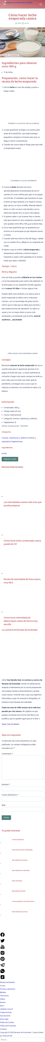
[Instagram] (2, 955)
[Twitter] (2, 942)
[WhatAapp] (2, 973)
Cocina (2, 985)
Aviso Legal (4, 1019)
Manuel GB (7, 1036)
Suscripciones (5, 1016)
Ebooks (3, 1002)
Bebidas (3, 992)
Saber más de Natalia (10, 724)
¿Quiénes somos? (6, 1009)
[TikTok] (2, 979)
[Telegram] (2, 967)
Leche (4, 453)
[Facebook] (2, 936)
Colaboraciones (6, 1012)
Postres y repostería (7, 989)
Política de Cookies (7, 1022)
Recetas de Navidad (7, 982)
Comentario (7, 753)
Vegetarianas (16, 441)
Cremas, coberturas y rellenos (15, 438)
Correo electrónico (10, 795)
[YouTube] (2, 949)
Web (3, 805)
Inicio (2, 1006)
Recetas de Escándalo (22, 1032)
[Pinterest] (2, 961)
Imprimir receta (10, 459)
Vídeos (2, 999)
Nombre (6, 784)
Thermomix (4, 995)
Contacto (3, 1029)
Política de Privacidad (8, 1026)
